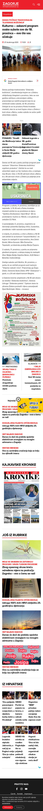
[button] (34, 5)
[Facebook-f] (17, 789)
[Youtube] (26, 789)
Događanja (7, 14)
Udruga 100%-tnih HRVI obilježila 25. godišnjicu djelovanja (19, 426)
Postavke (19, 807)
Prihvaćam (7, 807)
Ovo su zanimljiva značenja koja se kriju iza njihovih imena (20, 451)
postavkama (6, 803)
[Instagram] (21, 789)
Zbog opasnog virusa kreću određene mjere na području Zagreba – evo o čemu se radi (19, 568)
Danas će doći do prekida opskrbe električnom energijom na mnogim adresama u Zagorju (18, 438)
